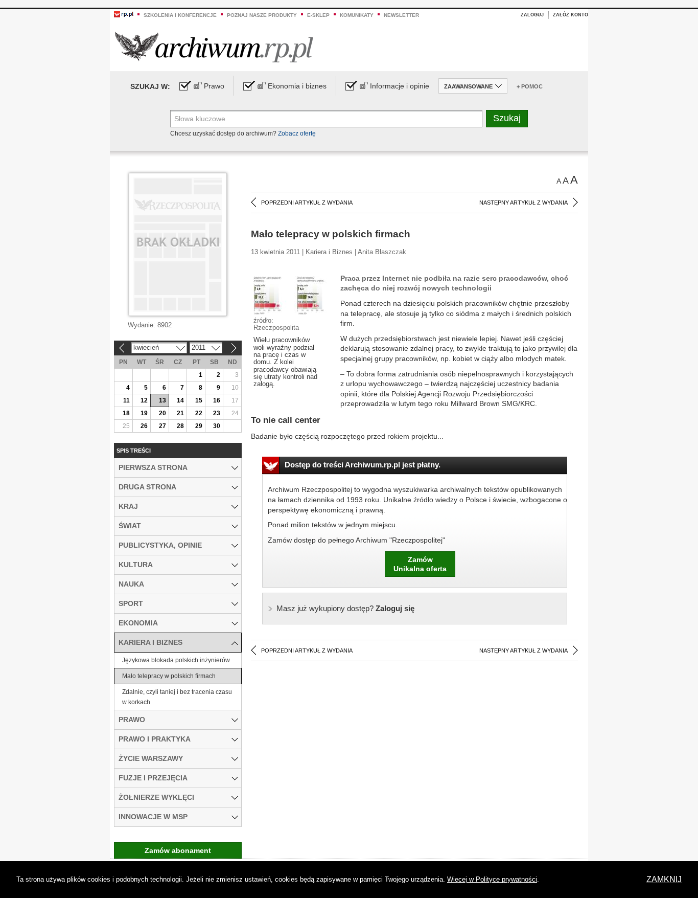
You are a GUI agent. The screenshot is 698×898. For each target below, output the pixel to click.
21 (180, 413)
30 (216, 426)
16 (216, 400)
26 (144, 426)
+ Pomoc (530, 86)
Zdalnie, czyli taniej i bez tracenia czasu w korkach (177, 697)
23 (216, 413)
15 (198, 400)
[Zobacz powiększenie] (291, 294)
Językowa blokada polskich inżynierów (176, 660)
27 (162, 426)
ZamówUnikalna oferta (420, 564)
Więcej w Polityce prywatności (492, 879)
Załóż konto (570, 14)
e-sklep (318, 15)
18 (126, 413)
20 (162, 413)
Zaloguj (532, 14)
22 (198, 413)
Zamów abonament (178, 850)
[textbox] (326, 118)
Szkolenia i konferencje (180, 15)
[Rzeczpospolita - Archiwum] (214, 47)
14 (180, 400)
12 (144, 400)
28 (180, 426)
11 (126, 400)
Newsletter (401, 15)
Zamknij (664, 879)
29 (198, 426)
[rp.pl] (123, 14)
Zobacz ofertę (297, 133)
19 (144, 413)
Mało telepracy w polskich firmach (169, 676)
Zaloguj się (345, 608)
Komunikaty (357, 15)
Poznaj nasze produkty (262, 15)
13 (162, 400)
